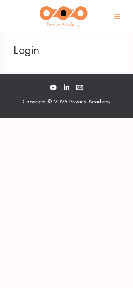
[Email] (79, 87)
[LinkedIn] (66, 87)
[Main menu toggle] (117, 16)
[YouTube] (53, 87)
